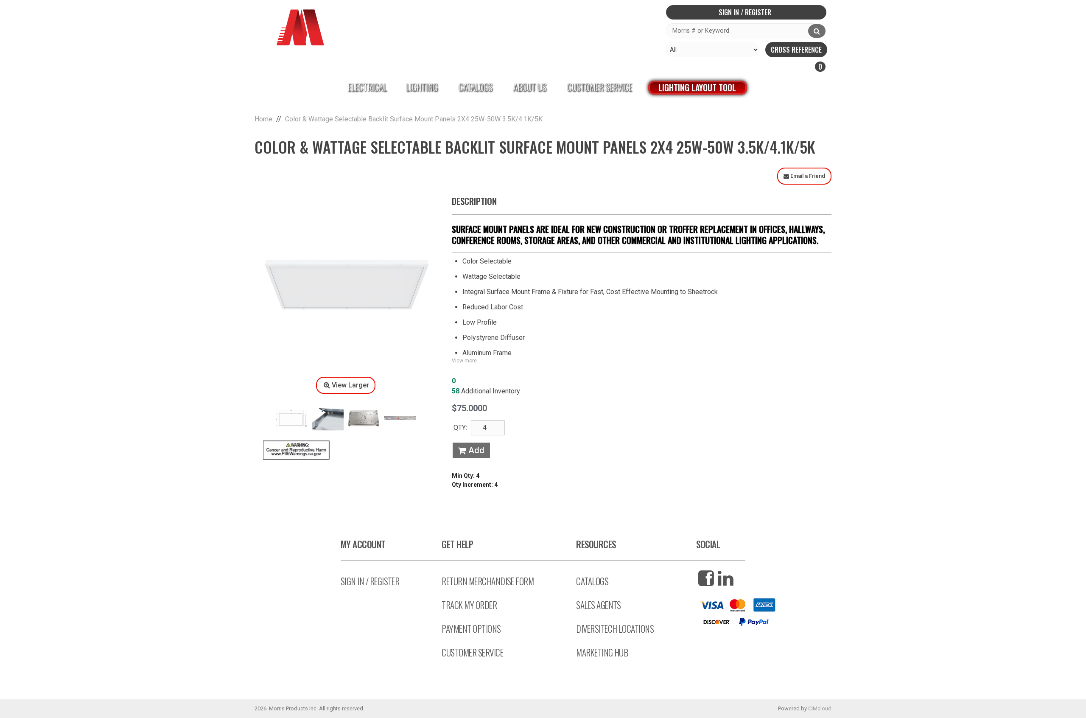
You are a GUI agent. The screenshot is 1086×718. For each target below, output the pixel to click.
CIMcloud (819, 708)
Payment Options (471, 628)
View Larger (350, 385)
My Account (363, 544)
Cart (778, 67)
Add (475, 450)
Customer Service (599, 87)
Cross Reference (796, 50)
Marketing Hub (602, 652)
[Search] (816, 31)
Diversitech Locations (615, 628)
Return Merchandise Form (488, 581)
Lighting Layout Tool (697, 87)
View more (464, 361)
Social (708, 544)
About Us (529, 87)
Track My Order (469, 604)
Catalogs (476, 87)
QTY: (460, 428)
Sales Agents (598, 604)
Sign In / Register (745, 12)
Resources (596, 544)
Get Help (457, 544)
